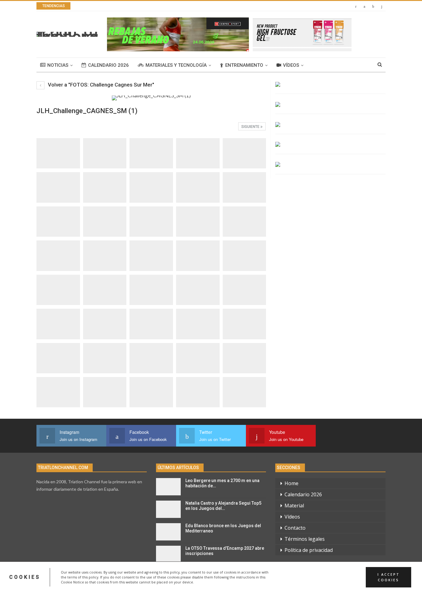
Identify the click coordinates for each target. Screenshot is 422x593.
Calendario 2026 (108, 65)
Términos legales (305, 539)
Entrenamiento (244, 65)
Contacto (295, 527)
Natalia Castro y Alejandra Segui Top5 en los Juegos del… (223, 506)
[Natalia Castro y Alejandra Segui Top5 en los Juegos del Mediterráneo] (168, 509)
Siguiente (250, 127)
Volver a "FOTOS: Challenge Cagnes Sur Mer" (100, 85)
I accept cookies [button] (389, 577)
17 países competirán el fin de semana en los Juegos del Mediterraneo (169, 6)
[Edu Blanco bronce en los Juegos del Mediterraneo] (168, 531)
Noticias (57, 65)
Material (294, 505)
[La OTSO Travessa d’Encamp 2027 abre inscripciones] (168, 554)
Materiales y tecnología (176, 65)
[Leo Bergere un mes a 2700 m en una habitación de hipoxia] (168, 486)
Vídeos (291, 65)
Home (291, 483)
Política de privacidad (309, 550)
